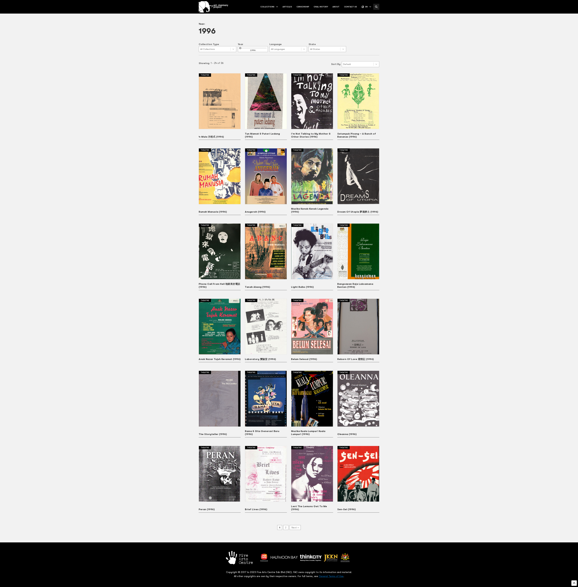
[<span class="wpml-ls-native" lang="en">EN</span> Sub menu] (370, 7)
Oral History (321, 7)
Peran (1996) (207, 509)
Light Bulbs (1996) (302, 287)
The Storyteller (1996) (213, 434)
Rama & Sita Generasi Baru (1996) (262, 433)
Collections (267, 7)
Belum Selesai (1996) (304, 359)
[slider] (240, 48)
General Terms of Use (331, 576)
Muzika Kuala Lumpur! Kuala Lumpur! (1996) (308, 433)
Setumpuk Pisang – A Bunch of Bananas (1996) (356, 135)
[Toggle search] (376, 7)
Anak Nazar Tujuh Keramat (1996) (220, 359)
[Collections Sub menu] (277, 7)
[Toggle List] (233, 49)
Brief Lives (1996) (256, 509)
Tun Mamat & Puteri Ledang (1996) (262, 135)
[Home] (213, 7)
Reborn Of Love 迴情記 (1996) (355, 359)
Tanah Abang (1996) (257, 287)
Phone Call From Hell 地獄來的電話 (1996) (219, 285)
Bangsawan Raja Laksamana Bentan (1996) (355, 285)
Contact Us (350, 7)
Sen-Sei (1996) (346, 509)
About (336, 7)
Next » (295, 527)
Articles (287, 7)
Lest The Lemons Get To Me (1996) (309, 508)
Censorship (303, 7)
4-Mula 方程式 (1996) (211, 136)
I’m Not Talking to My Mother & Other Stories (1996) (311, 135)
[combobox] (214, 49)
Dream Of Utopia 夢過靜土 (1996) (357, 211)
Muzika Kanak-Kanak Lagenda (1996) (309, 210)
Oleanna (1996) (347, 434)
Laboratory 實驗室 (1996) (260, 359)
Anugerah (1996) (255, 211)
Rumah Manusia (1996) (213, 211)
